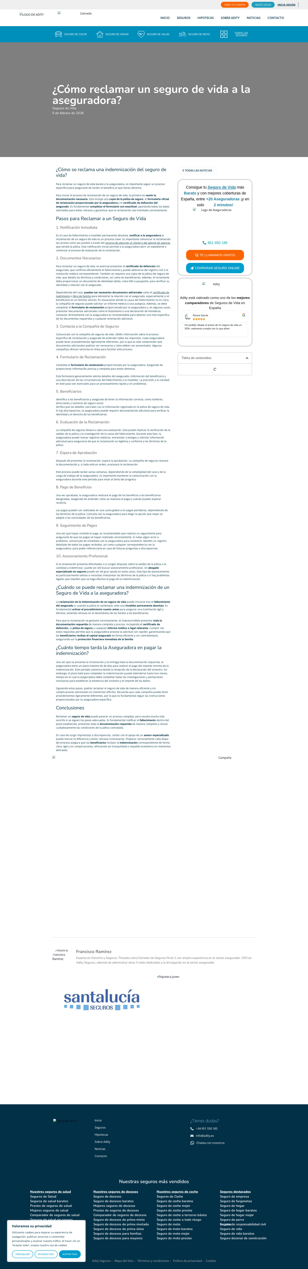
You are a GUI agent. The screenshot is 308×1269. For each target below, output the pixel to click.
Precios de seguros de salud (51, 1206)
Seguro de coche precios (174, 1210)
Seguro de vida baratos (237, 1233)
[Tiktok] (207, 1153)
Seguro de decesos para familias (117, 1233)
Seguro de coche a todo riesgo (179, 1219)
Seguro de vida (231, 1229)
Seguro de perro (232, 1219)
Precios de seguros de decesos (116, 1210)
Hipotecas (205, 18)
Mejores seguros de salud (49, 1210)
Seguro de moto (168, 1224)
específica (105, 699)
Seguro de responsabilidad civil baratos (243, 1224)
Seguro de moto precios (174, 1238)
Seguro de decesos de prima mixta (119, 1219)
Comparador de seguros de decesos (120, 1215)
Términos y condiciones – (154, 1261)
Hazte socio (263, 4)
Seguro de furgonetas (236, 1201)
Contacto (276, 18)
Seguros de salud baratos (49, 1201)
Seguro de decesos (107, 1196)
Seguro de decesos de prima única (118, 1229)
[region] (46, 1241)
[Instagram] (200, 1153)
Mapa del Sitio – (124, 1261)
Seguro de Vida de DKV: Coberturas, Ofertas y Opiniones (198, 995)
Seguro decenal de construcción (243, 1238)
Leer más (74, 1020)
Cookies (211, 1261)
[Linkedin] (214, 1153)
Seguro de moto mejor (173, 1233)
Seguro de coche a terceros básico (182, 1215)
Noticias (253, 18)
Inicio (165, 18)
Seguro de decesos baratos (113, 1201)
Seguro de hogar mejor (237, 1215)
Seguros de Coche (170, 1196)
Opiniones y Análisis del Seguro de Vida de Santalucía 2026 (101, 995)
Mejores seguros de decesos (114, 1206)
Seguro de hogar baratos (238, 1210)
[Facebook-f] (192, 1153)
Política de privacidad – (188, 1261)
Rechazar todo (46, 1254)
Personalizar (23, 1254)
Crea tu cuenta (234, 4)
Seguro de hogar (232, 1206)
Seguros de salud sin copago (51, 1219)
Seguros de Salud (43, 1196)
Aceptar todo (70, 1254)
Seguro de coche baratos (175, 1201)
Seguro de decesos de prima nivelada (121, 1224)
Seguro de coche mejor (173, 1206)
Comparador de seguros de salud (54, 1215)
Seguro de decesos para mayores (118, 1238)
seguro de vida (88, 239)
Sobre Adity (230, 18)
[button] (183, 323)
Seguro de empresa (234, 1196)
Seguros (183, 18)
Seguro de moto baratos (175, 1229)
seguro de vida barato (90, 184)
